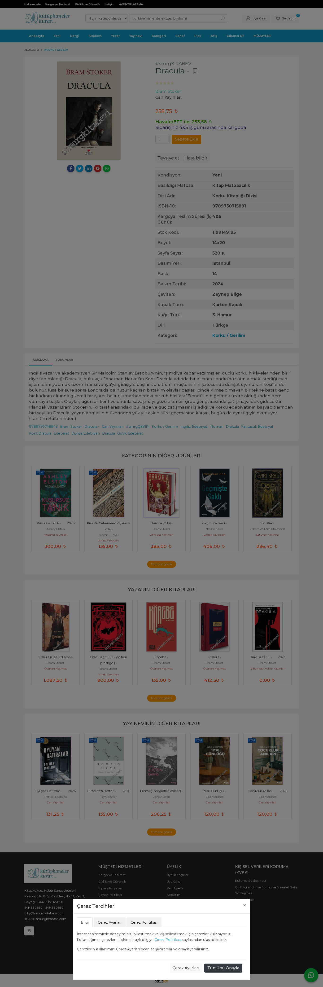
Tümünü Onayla (223, 968)
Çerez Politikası (167, 940)
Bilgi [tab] (85, 922)
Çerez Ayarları (186, 968)
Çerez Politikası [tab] (144, 922)
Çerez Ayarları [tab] (110, 922)
